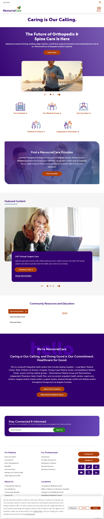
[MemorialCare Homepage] (12, 9)
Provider (48, 460)
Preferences (72, 508)
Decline (84, 508)
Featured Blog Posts (17, 317)
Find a (10, 457)
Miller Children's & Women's (55, 489)
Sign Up (59, 430)
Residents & (48, 463)
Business (48, 469)
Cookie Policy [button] (38, 511)
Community (12, 492)
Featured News (15, 322)
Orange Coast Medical (52, 492)
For (10, 452)
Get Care (10, 469)
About (9, 481)
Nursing (47, 466)
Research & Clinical (14, 472)
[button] (59, 95)
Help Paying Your (12, 476)
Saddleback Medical (51, 495)
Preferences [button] (30, 514)
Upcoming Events (16, 311)
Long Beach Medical (51, 486)
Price (12, 463)
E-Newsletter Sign (13, 486)
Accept (95, 508)
